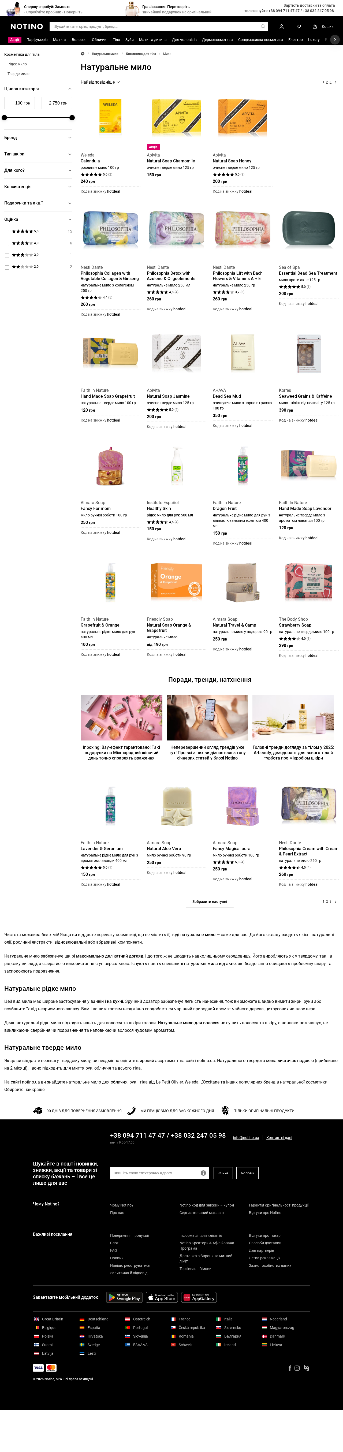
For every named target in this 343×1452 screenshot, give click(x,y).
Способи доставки (265, 1243)
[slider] (4, 117)
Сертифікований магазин (202, 1213)
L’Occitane (209, 1082)
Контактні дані (279, 1137)
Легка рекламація (265, 1258)
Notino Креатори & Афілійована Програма (207, 1245)
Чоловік (247, 1173)
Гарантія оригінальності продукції (278, 1205)
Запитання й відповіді (129, 1273)
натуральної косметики (303, 1082)
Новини (117, 1258)
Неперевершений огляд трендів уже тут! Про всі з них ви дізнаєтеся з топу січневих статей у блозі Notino (207, 753)
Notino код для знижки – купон (207, 1205)
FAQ (113, 1250)
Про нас (117, 1213)
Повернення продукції (129, 1235)
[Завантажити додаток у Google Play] (124, 1297)
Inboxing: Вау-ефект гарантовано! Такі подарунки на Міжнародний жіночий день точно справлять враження (121, 753)
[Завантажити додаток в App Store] (162, 1297)
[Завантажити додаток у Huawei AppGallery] (199, 1297)
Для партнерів (261, 1250)
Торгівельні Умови (195, 1269)
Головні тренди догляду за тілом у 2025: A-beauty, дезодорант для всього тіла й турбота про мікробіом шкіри (293, 753)
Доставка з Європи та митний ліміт (206, 1258)
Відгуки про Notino (265, 1213)
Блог (114, 1243)
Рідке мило (17, 64)
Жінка (223, 1173)
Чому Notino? (121, 1205)
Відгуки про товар (265, 1235)
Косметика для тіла (141, 54)
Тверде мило (18, 74)
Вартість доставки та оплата (309, 5)
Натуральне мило (105, 54)
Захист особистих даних (270, 1265)
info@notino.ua (246, 1137)
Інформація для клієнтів (201, 1235)
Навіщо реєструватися (130, 1265)
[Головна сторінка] (83, 54)
